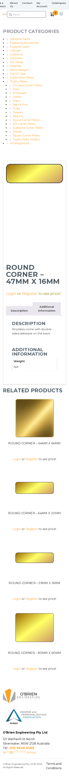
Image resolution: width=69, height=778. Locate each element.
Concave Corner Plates (27, 85)
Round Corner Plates (26, 120)
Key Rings (16, 62)
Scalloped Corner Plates (28, 127)
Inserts (17, 97)
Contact (27, 3)
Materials (16, 66)
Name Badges (19, 70)
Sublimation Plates (22, 77)
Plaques (18, 112)
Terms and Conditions (54, 766)
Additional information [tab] (46, 309)
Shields (17, 131)
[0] (52, 14)
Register (30, 293)
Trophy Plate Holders (26, 139)
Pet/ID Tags (18, 73)
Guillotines (16, 54)
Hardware (16, 58)
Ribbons (18, 116)
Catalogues (59, 3)
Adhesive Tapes (20, 39)
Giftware (15, 50)
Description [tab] (19, 310)
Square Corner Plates (26, 135)
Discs (16, 89)
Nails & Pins (20, 104)
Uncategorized (19, 143)
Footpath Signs (20, 46)
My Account (42, 5)
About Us (14, 5)
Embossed (19, 93)
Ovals (16, 108)
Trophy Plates (19, 81)
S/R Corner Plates (24, 124)
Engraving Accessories (24, 42)
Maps (16, 100)
